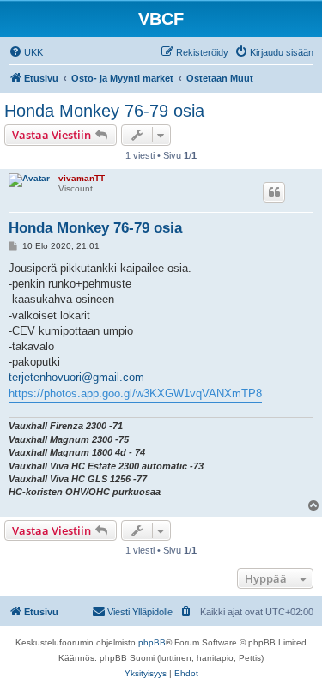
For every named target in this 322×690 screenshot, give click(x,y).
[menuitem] (26, 52)
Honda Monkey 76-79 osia (104, 110)
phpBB (152, 642)
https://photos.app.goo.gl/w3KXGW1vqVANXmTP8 (135, 393)
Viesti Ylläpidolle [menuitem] (140, 612)
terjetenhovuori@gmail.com (76, 377)
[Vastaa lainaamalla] (274, 192)
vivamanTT (81, 178)
